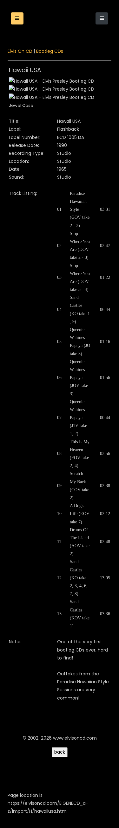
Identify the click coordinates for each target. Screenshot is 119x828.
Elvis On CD (20, 51)
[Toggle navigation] (102, 18)
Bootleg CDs (49, 51)
